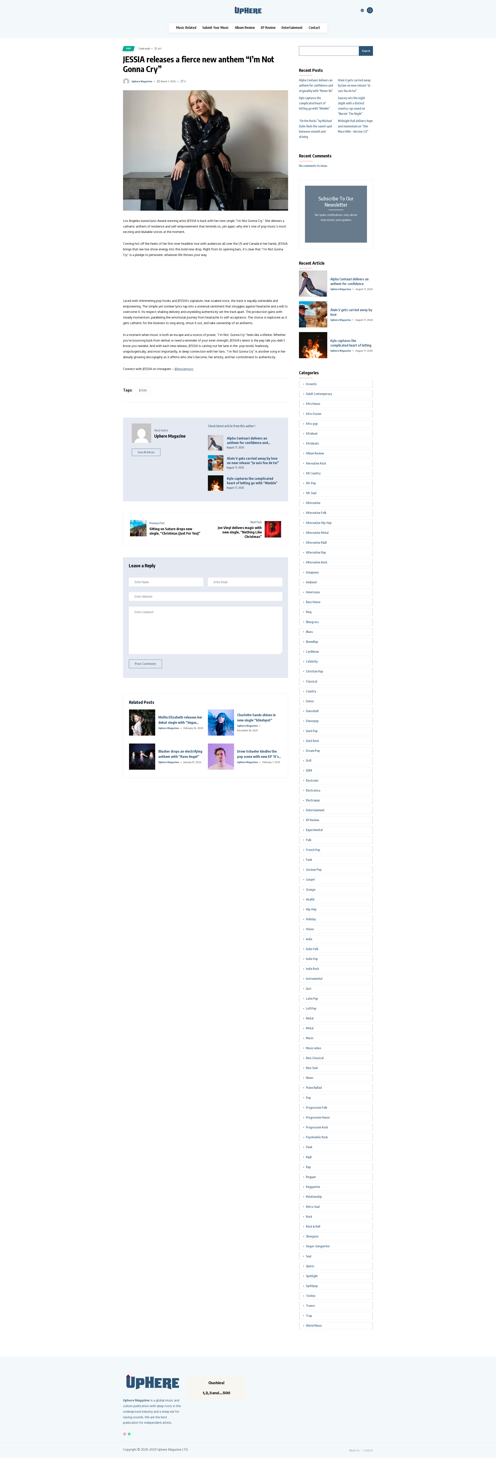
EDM (309, 770)
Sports (310, 1266)
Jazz (308, 988)
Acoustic (311, 384)
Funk (309, 860)
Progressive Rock (317, 1127)
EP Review (268, 27)
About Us (354, 1450)
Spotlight (312, 1276)
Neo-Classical (315, 1058)
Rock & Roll (313, 1226)
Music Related (186, 27)
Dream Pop (313, 751)
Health (310, 899)
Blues (309, 632)
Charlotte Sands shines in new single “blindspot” (256, 717)
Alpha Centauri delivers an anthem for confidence (349, 281)
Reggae (311, 1177)
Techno (310, 1296)
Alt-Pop (311, 483)
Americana (313, 592)
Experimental (314, 830)
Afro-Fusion (313, 414)
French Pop (313, 850)
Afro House (313, 404)
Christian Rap (314, 671)
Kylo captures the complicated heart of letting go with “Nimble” (252, 480)
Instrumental (314, 979)
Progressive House (318, 1117)
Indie (309, 939)
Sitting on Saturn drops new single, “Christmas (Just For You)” (174, 530)
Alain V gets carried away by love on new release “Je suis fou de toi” (253, 460)
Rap (308, 1167)
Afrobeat (312, 433)
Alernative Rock (316, 463)
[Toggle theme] (362, 10)
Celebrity (312, 661)
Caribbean (312, 651)
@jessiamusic (184, 369)
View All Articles (146, 452)
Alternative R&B (316, 542)
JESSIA (143, 390)
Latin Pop (312, 998)
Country (311, 691)
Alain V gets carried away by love (351, 312)
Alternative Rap (316, 552)
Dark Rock (312, 741)
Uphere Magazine (142, 81)
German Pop (313, 870)
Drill (308, 760)
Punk (309, 1147)
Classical (311, 681)
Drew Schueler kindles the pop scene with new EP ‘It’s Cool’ (258, 754)
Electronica (313, 790)
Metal (309, 1018)
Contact (314, 27)
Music (309, 1038)
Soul (308, 1256)
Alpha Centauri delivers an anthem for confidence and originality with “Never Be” (247, 440)
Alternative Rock (316, 562)
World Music (314, 1325)
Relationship (314, 1197)
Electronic (312, 780)
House (310, 929)
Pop (128, 48)
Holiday (311, 919)
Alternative (313, 503)
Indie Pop (312, 959)
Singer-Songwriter (318, 1246)
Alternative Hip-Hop (319, 523)
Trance (310, 1306)
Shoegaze (312, 1236)
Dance (310, 701)
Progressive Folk (316, 1107)
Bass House (313, 602)
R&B (309, 1157)
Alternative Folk (316, 513)
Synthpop (312, 1286)
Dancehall (312, 711)
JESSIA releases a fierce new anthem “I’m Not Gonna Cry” (198, 64)
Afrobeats (312, 443)
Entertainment (292, 27)
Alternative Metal (317, 533)
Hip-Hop (311, 909)
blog (309, 612)
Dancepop (312, 721)
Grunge (310, 889)
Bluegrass (312, 622)
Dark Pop (312, 731)
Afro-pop (312, 424)
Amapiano (312, 572)
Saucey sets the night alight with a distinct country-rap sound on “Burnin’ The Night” (351, 106)
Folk (308, 840)
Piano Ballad (314, 1088)
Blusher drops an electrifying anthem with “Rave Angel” (180, 754)
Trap (309, 1316)
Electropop (313, 800)
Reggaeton (313, 1187)
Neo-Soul (312, 1068)
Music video (313, 1048)
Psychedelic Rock (317, 1137)
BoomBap (312, 642)
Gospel (310, 879)
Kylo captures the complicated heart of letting (350, 342)
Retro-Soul (313, 1207)
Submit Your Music (215, 27)
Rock (309, 1216)
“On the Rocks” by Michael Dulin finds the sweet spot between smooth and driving (315, 129)
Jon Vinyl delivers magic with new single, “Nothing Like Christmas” (240, 532)
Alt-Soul (311, 493)
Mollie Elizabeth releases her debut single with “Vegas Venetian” (180, 720)
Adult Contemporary (319, 394)
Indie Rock (312, 969)
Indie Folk (312, 949)
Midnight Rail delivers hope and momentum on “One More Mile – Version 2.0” (355, 126)
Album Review (245, 27)
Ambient (311, 582)
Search (366, 50)
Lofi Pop (311, 1008)
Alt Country (313, 473)
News (309, 1078)
